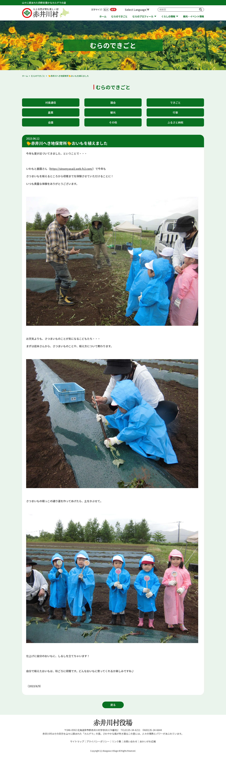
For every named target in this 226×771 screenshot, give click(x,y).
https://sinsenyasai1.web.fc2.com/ (71, 169)
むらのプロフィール (143, 16)
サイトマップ (77, 741)
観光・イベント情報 (193, 16)
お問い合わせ (130, 741)
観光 (113, 112)
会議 (50, 122)
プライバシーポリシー (98, 741)
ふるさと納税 (175, 122)
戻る (113, 705)
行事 (175, 112)
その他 (113, 122)
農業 (50, 112)
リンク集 (116, 741)
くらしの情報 (168, 16)
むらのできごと (119, 16)
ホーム (102, 16)
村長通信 (50, 102)
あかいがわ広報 (148, 741)
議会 (113, 102)
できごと (175, 102)
